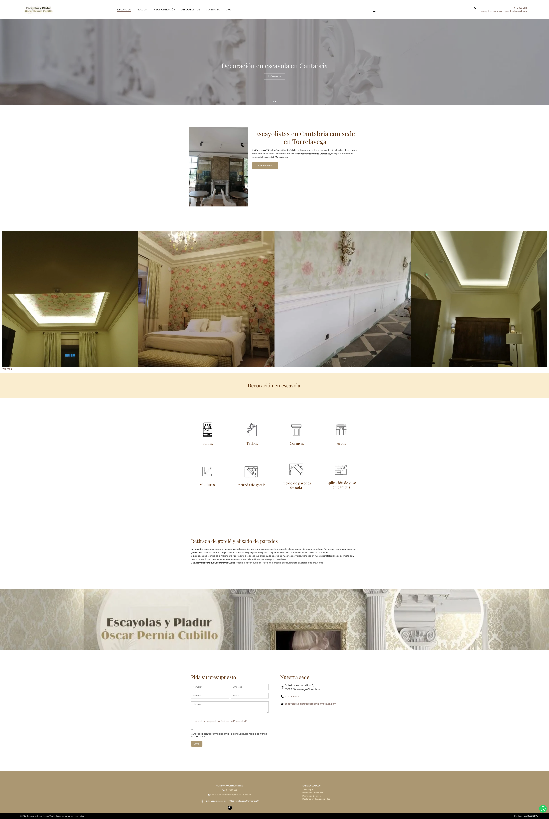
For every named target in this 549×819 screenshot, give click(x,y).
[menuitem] (124, 9)
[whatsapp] (230, 808)
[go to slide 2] (275, 101)
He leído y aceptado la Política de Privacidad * (220, 721)
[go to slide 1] (273, 101)
